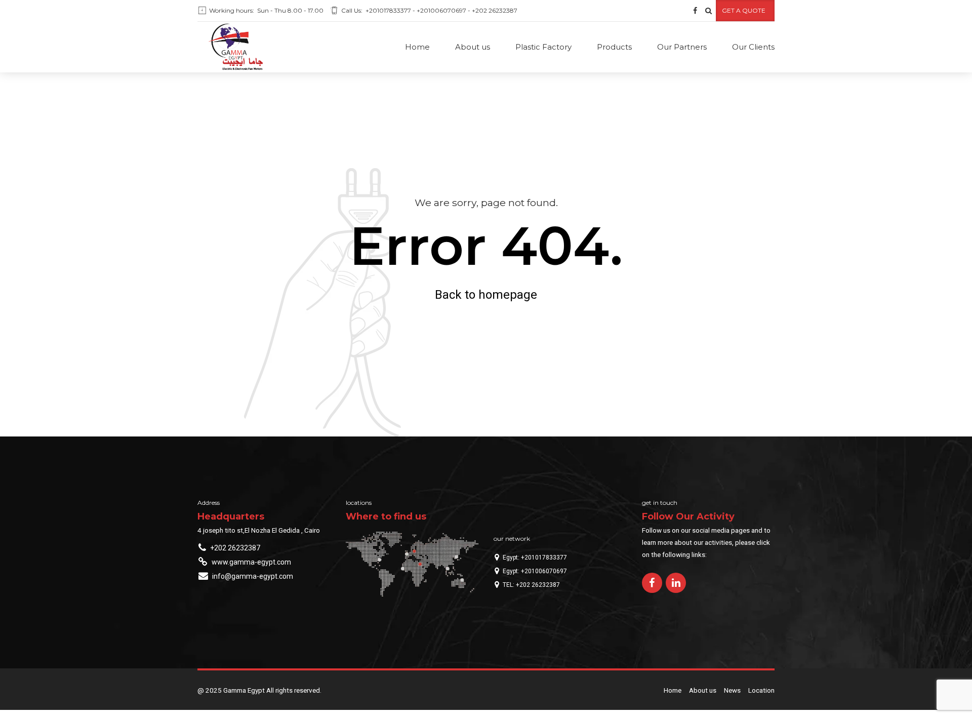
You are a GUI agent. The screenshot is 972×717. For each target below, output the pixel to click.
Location (761, 690)
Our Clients (753, 47)
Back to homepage (486, 295)
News (732, 690)
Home (417, 47)
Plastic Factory (543, 47)
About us (472, 47)
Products (614, 47)
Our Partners (682, 47)
